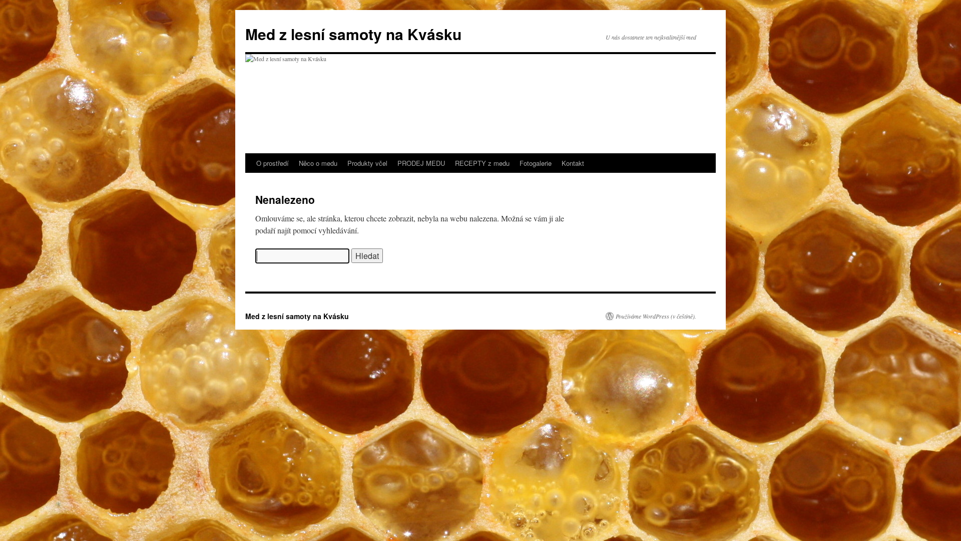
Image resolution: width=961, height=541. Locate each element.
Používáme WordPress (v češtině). (656, 316)
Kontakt (573, 163)
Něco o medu (318, 163)
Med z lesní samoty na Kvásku (353, 34)
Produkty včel (367, 163)
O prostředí (272, 163)
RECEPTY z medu (482, 163)
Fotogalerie (536, 163)
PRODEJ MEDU (421, 163)
